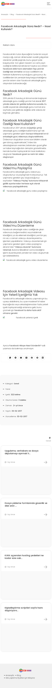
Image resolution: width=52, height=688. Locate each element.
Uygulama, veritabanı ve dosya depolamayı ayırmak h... (21, 452)
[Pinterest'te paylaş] (37, 357)
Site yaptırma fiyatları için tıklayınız (20, 678)
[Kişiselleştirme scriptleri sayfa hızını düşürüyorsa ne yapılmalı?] (45, 619)
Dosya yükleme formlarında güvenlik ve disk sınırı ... (26, 504)
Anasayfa (10, 675)
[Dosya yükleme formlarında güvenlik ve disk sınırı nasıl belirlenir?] (45, 514)
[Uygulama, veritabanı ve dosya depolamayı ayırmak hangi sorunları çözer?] (45, 462)
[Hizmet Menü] (49, 4)
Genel (16, 383)
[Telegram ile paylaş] (15, 357)
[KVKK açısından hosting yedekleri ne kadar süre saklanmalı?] (45, 567)
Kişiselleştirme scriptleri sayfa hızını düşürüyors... (24, 609)
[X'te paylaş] (26, 357)
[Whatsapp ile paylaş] (10, 357)
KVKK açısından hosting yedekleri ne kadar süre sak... (24, 557)
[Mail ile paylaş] (21, 357)
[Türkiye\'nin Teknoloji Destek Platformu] (7, 3)
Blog (19, 675)
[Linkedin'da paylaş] (42, 357)
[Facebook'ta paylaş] (31, 357)
